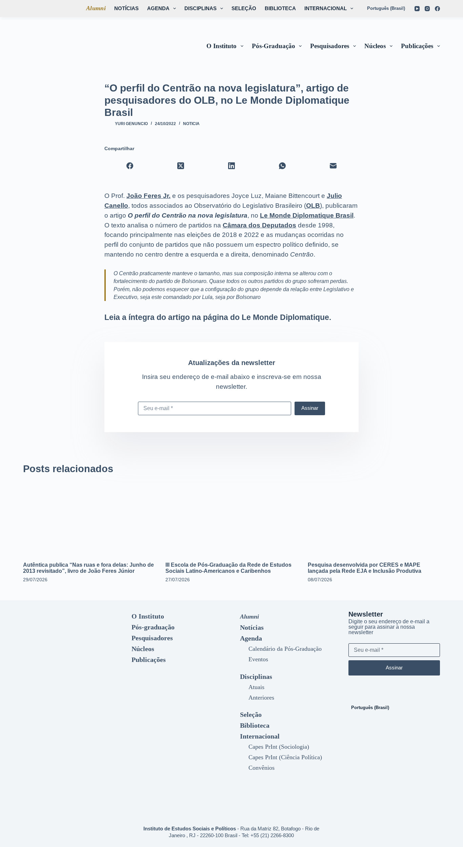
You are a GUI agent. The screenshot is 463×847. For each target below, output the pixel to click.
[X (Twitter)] (180, 165)
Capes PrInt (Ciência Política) (285, 757)
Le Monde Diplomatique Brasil (307, 215)
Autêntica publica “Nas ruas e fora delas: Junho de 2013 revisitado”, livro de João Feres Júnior (88, 568)
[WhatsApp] (282, 165)
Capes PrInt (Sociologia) (278, 746)
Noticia (191, 123)
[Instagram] (427, 8)
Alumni (96, 8)
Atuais (256, 687)
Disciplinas (200, 8)
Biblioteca (280, 8)
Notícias (126, 8)
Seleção (244, 8)
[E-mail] (333, 165)
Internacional (325, 8)
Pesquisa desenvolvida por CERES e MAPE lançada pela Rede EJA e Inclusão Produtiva (364, 568)
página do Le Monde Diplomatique (266, 317)
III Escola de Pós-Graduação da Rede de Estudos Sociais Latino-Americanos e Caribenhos (228, 568)
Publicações (417, 45)
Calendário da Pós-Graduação (285, 648)
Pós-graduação (273, 45)
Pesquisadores (329, 45)
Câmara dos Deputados (259, 225)
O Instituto (221, 45)
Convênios (261, 767)
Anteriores (261, 697)
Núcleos (375, 45)
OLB (313, 205)
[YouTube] (417, 8)
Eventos (258, 659)
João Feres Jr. (148, 195)
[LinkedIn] (231, 165)
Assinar (309, 408)
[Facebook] (437, 8)
